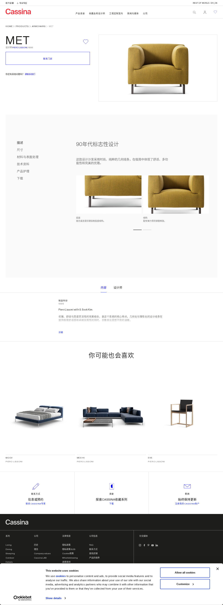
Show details (53, 598)
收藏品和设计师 (97, 14)
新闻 (187, 494)
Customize (183, 583)
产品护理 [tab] (23, 171)
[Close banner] (217, 569)
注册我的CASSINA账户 (187, 504)
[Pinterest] (148, 547)
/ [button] (205, 3)
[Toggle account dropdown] (205, 11)
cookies (61, 576)
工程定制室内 (116, 14)
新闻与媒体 (133, 14)
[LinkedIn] (157, 547)
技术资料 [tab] (23, 164)
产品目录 (80, 14)
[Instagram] (140, 547)
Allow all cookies (185, 572)
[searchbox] (194, 12)
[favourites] (215, 12)
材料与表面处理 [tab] (28, 157)
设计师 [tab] (118, 287)
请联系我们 (30, 74)
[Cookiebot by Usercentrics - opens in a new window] (22, 598)
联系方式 (35, 494)
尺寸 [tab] (20, 149)
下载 (111, 504)
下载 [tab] (20, 178)
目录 (111, 494)
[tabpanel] (141, 196)
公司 (145, 14)
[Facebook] (144, 547)
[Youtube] (153, 547)
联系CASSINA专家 (36, 504)
